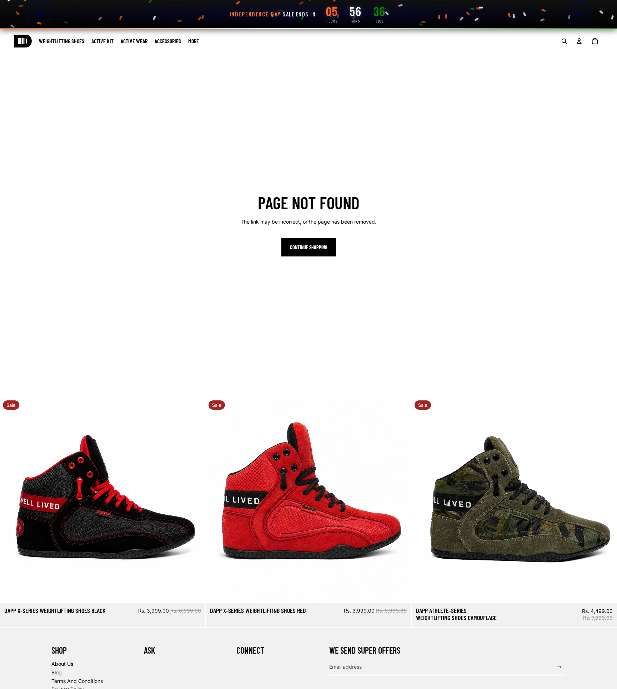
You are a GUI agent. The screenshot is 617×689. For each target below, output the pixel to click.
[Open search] (564, 41)
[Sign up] (559, 667)
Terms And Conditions (77, 681)
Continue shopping (308, 247)
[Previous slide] (10, 500)
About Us (62, 664)
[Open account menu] (579, 41)
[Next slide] (194, 500)
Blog (56, 672)
